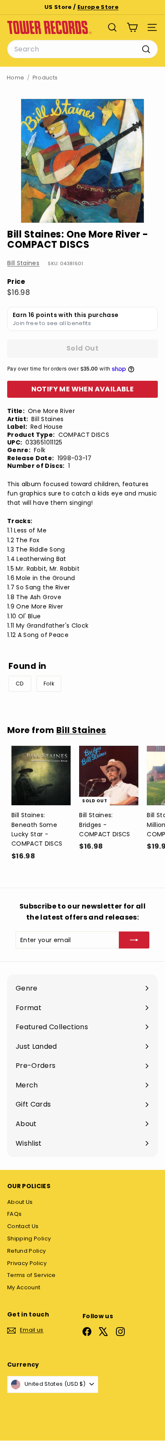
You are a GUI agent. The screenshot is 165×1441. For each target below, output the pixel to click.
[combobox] (82, 49)
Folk (49, 683)
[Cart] (132, 27)
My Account (24, 1287)
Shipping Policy (29, 1238)
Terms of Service (31, 1275)
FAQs (14, 1214)
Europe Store (97, 7)
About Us (20, 1202)
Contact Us (23, 1226)
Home (15, 77)
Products (45, 77)
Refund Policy (26, 1251)
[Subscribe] (134, 939)
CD (20, 683)
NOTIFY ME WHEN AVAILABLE (82, 389)
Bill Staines (23, 263)
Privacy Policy (27, 1263)
